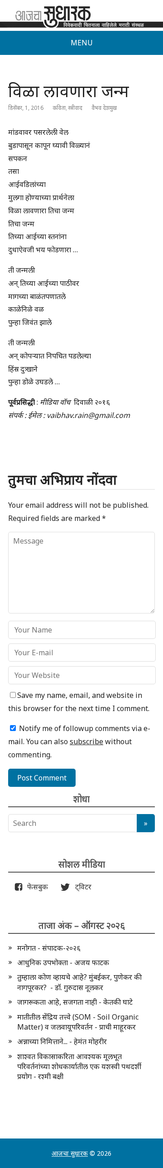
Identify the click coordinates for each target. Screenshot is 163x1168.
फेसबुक (36, 887)
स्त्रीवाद (75, 108)
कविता (59, 108)
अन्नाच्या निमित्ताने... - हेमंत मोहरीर (62, 1041)
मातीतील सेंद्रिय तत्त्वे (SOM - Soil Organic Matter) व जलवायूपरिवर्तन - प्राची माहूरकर (78, 1022)
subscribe (86, 741)
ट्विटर (80, 887)
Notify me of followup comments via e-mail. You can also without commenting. (79, 741)
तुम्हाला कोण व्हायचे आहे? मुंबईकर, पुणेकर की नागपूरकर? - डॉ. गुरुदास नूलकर (79, 982)
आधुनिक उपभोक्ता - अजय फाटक (63, 962)
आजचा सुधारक (70, 1153)
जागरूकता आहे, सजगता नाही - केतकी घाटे (75, 1002)
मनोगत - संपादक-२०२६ (49, 948)
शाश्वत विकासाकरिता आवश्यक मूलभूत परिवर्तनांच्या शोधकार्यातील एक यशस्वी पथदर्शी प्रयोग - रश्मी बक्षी (79, 1066)
